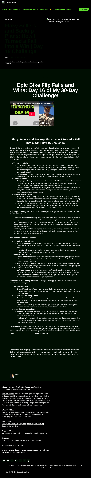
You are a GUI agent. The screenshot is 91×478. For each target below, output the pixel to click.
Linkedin (23, 440)
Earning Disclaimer (40, 433)
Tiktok (39, 440)
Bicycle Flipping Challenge (18, 57)
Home (4, 424)
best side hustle (9, 62)
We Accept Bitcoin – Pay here (12, 445)
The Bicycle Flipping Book (16, 424)
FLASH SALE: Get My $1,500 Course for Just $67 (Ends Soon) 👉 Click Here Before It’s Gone (37, 9)
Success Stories (8, 426)
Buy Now (84, 9)
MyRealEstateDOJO (73, 465)
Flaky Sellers (23, 62)
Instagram (17, 337)
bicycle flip (17, 62)
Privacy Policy (28, 433)
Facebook (17, 339)
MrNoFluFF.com (45, 467)
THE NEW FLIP (11, 2)
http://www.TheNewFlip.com (24, 333)
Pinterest (30, 440)
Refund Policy (16, 433)
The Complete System (35, 424)
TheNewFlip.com (8, 394)
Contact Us (6, 433)
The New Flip (14, 329)
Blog (16, 426)
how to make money (33, 62)
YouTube (6, 440)
